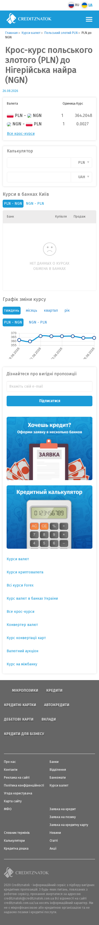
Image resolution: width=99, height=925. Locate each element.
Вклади (48, 719)
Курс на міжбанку (22, 664)
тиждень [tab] (11, 310)
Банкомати (58, 777)
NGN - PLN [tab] (38, 322)
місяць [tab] (31, 310)
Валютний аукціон (22, 651)
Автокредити (56, 705)
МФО (8, 809)
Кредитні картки (20, 705)
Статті (54, 840)
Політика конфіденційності (24, 785)
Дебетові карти (19, 719)
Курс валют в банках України (32, 598)
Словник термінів (17, 833)
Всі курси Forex (20, 585)
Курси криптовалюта (25, 572)
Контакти (10, 770)
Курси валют (18, 559)
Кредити (54, 690)
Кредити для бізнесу (24, 734)
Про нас (10, 762)
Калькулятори (14, 840)
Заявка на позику (63, 817)
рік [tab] (67, 310)
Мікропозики (25, 690)
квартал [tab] (51, 310)
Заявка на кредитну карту (69, 825)
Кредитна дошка (16, 848)
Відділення (58, 770)
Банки (54, 762)
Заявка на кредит (63, 809)
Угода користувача (18, 793)
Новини (55, 833)
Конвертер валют (22, 625)
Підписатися (49, 401)
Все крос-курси (21, 133)
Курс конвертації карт (26, 638)
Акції (53, 848)
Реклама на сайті (17, 777)
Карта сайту (13, 801)
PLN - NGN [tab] (13, 322)
